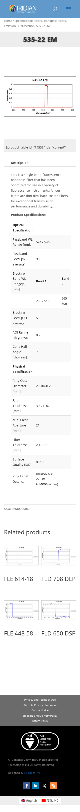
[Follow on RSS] (53, 785)
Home (8, 21)
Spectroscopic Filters (28, 21)
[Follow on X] (44, 785)
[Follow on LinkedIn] (35, 785)
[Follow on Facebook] (26, 785)
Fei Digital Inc (32, 773)
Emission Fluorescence (19, 26)
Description (19, 163)
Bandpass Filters (55, 21)
